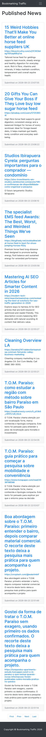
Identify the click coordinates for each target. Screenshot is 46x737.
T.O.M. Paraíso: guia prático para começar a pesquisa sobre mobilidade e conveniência (21, 463)
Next (27, 716)
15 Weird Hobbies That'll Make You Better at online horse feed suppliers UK (21, 37)
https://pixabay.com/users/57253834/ (22, 114)
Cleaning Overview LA (23, 343)
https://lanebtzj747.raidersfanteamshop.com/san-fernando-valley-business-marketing (23, 352)
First (12, 716)
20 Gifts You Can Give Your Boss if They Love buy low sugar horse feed (23, 101)
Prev (19, 716)
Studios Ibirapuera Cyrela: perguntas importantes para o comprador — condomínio (23, 165)
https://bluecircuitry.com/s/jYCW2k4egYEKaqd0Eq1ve (23, 52)
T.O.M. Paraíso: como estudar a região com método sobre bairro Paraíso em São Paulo (21, 395)
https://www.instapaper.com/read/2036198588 (23, 481)
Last (34, 716)
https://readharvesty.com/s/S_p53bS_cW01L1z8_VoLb (23, 412)
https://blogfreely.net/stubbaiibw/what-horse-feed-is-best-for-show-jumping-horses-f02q (23, 243)
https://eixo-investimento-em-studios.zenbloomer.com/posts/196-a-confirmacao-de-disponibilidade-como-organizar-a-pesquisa (23, 183)
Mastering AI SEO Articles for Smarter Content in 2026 (22, 284)
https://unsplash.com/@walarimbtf (22, 574)
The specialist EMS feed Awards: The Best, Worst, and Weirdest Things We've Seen (22, 224)
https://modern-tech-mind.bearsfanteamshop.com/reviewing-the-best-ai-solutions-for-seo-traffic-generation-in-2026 (23, 299)
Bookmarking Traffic (14, 3)
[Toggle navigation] (40, 3)
